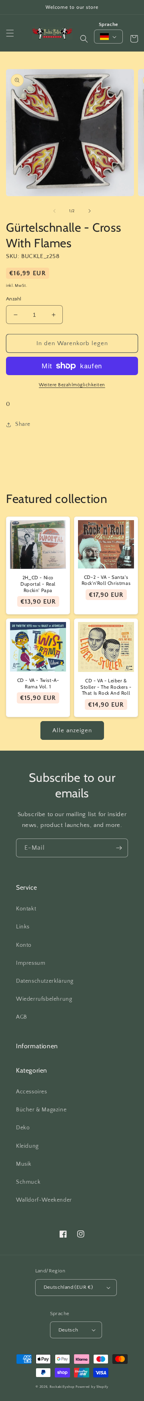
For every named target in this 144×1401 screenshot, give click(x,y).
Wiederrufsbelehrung (44, 999)
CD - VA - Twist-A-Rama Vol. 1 (38, 683)
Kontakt (26, 909)
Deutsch (68, 1330)
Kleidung (27, 1146)
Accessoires (31, 1092)
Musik (24, 1164)
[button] (10, 33)
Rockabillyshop (62, 1387)
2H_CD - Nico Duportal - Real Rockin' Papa (38, 583)
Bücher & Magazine (41, 1110)
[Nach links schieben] (54, 211)
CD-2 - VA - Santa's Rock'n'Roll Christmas (106, 580)
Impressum (30, 963)
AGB (21, 1017)
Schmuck (28, 1182)
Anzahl (13, 299)
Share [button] (22, 424)
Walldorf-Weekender (44, 1200)
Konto (24, 945)
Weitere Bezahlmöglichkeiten (72, 385)
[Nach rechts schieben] (89, 211)
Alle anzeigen (72, 730)
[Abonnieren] (119, 848)
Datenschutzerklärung (45, 981)
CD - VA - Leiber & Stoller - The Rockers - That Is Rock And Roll (106, 687)
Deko (23, 1128)
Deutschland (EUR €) (68, 1287)
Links (23, 927)
